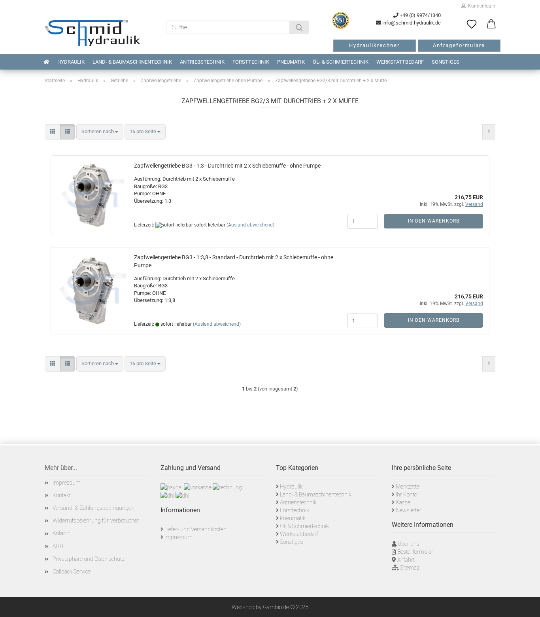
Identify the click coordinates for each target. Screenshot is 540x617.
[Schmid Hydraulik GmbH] (92, 33)
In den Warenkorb (433, 221)
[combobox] (99, 132)
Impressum (67, 482)
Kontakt (62, 495)
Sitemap (410, 567)
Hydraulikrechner (374, 45)
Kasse (403, 502)
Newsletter (408, 510)
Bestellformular (415, 552)
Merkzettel (408, 486)
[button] (491, 24)
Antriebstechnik (202, 62)
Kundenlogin (480, 6)
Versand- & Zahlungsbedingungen (93, 508)
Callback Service (72, 571)
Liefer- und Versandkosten (195, 529)
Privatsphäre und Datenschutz (89, 559)
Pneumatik (291, 62)
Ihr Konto (406, 494)
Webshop (243, 607)
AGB (58, 546)
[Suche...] (299, 27)
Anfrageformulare (459, 45)
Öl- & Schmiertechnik (340, 62)
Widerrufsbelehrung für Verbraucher (96, 520)
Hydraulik (71, 62)
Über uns (408, 544)
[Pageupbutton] (524, 605)
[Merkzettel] (471, 24)
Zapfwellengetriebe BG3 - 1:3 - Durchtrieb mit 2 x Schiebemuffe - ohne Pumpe (227, 165)
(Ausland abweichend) (250, 225)
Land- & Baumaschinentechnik (132, 62)
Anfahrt (61, 533)
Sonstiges (445, 62)
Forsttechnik (250, 62)
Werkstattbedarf (400, 62)
